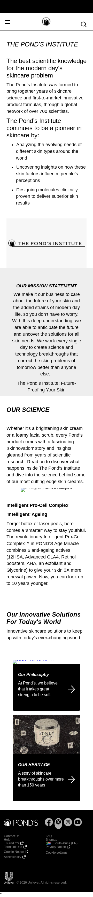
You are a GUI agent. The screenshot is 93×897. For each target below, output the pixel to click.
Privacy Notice (56, 847)
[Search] (83, 24)
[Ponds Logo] (39, 21)
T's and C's (11, 843)
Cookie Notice (14, 852)
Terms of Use (13, 847)
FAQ (49, 836)
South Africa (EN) (65, 843)
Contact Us (11, 836)
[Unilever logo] (9, 878)
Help (7, 839)
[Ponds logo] (21, 823)
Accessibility (12, 857)
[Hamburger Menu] (6, 21)
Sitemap (51, 839)
